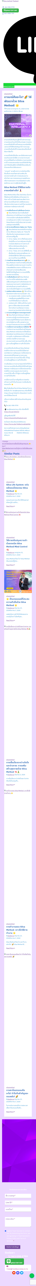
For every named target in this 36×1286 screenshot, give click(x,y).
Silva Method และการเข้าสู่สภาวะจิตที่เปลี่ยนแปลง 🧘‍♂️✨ (17, 448)
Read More (10, 506)
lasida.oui (11, 494)
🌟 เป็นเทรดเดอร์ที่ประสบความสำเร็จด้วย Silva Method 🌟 (17, 602)
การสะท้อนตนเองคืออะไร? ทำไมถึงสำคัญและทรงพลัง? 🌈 (17, 1093)
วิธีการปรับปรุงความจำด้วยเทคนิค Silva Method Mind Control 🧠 (16, 545)
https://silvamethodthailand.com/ (15, 418)
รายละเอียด (10, 1219)
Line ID (9, 1202)
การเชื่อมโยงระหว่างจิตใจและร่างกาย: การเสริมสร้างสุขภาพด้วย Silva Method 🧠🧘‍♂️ (17, 767)
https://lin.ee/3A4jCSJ (11, 412)
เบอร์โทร (9, 1209)
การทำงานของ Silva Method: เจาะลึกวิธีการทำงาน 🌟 (17, 930)
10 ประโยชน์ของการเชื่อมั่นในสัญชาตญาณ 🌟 (16, 442)
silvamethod (8, 94)
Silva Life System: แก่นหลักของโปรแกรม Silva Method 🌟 (17, 488)
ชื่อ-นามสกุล (10, 1195)
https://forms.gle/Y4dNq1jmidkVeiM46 (17, 424)
